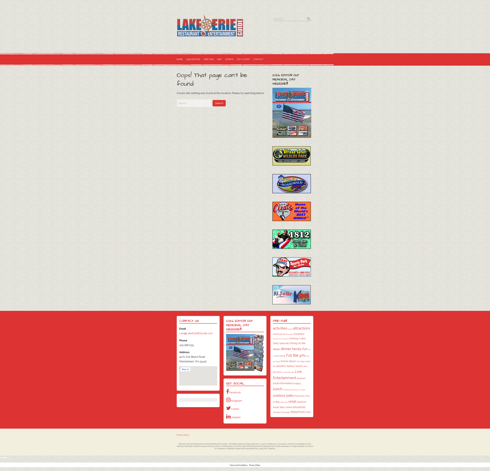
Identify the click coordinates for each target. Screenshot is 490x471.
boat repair (289, 334)
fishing (282, 356)
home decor (288, 361)
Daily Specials (281, 343)
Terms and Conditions (238, 465)
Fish (277, 356)
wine (308, 412)
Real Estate (284, 402)
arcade (290, 329)
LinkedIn (235, 417)
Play (303, 396)
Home (179, 59)
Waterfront (297, 412)
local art (301, 378)
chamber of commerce (280, 339)
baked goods (279, 334)
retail (292, 401)
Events (229, 59)
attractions (301, 328)
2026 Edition (193, 59)
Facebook (235, 392)
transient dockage (281, 412)
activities (280, 328)
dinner (286, 349)
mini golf (302, 390)
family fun (300, 349)
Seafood (301, 402)
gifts (302, 355)
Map (219, 59)
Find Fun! (209, 59)
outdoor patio (283, 395)
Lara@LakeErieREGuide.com (196, 333)
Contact (258, 59)
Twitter (235, 409)
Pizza (298, 395)
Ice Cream (301, 361)
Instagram (236, 400)
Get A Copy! (243, 59)
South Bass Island (282, 407)
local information (283, 383)
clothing (293, 338)
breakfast (299, 333)
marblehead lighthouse (291, 390)
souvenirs (299, 407)
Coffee (302, 338)
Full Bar (292, 355)
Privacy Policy (183, 435)
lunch (278, 389)
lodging (297, 383)
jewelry (281, 366)
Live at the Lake (288, 372)
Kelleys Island (294, 366)
